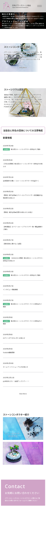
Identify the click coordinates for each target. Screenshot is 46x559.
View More (23, 67)
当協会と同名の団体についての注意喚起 (23, 130)
